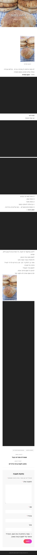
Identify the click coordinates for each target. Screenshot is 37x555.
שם (30, 507)
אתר (30, 525)
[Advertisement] (18, 95)
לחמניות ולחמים (29, 450)
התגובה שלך (27, 482)
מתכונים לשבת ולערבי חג (18, 450)
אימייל (29, 516)
